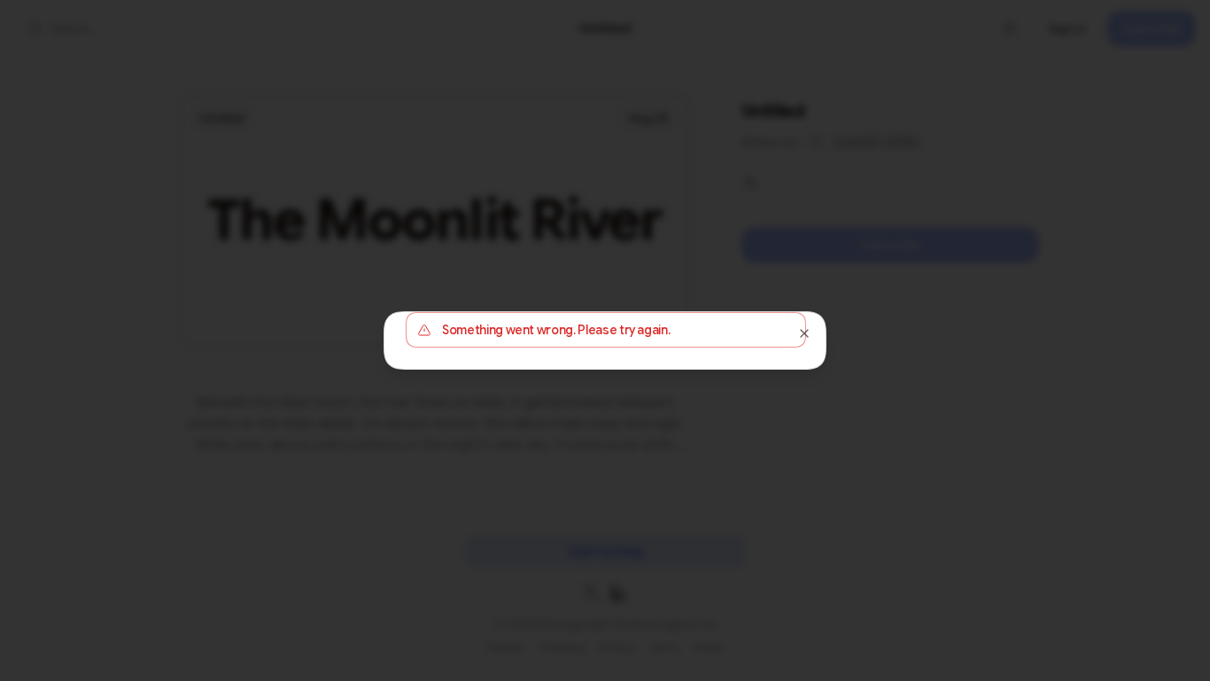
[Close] (804, 333)
